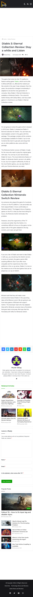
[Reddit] (20, 349)
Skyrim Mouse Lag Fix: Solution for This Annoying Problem (20, 523)
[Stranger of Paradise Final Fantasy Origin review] (24, 394)
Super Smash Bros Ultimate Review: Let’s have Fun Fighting (8, 402)
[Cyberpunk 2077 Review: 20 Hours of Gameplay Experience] (24, 413)
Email (3, 466)
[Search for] (28, 5)
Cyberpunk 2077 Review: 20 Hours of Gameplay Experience (24, 420)
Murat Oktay (7, 54)
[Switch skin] (25, 5)
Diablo (17, 81)
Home (5, 39)
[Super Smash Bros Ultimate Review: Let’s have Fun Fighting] (8, 394)
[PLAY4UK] (5, 4)
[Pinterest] (16, 349)
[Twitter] (7, 349)
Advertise (7, 585)
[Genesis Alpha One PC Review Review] (8, 413)
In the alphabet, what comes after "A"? (12, 473)
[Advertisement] (16, 22)
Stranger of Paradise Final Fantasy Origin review (23, 401)
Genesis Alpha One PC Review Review (8, 419)
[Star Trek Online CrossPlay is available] (6, 546)
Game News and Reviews (16, 588)
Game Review (11, 39)
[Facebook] (3, 349)
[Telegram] (28, 349)
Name (3, 459)
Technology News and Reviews (19, 585)
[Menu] (31, 5)
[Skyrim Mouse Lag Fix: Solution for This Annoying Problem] (6, 523)
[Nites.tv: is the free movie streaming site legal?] (6, 539)
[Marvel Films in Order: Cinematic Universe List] (6, 532)
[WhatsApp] (24, 349)
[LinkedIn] (12, 349)
